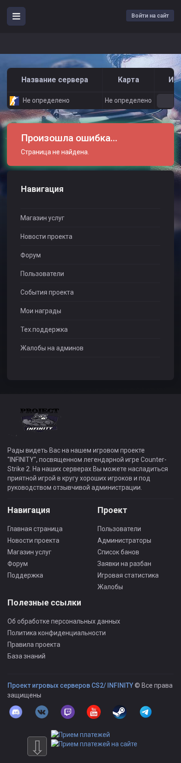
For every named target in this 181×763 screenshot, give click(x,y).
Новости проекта (46, 236)
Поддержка (25, 575)
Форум (30, 255)
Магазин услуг (42, 218)
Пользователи (42, 273)
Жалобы (110, 587)
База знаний (26, 656)
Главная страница (35, 529)
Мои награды (40, 311)
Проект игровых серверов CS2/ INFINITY (70, 685)
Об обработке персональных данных (63, 621)
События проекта (47, 292)
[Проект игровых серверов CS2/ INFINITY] (40, 426)
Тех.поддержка (44, 329)
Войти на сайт (150, 16)
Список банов (118, 552)
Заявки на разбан (124, 563)
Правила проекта (33, 644)
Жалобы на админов (52, 348)
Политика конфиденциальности (56, 633)
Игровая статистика (128, 575)
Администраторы (124, 540)
